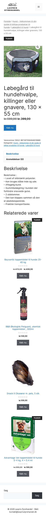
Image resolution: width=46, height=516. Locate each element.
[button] (37, 47)
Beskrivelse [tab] (12, 154)
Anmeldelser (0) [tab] (15, 159)
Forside (7, 21)
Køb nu (10, 127)
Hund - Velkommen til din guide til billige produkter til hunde (20, 24)
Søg (6, 490)
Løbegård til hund (20, 27)
